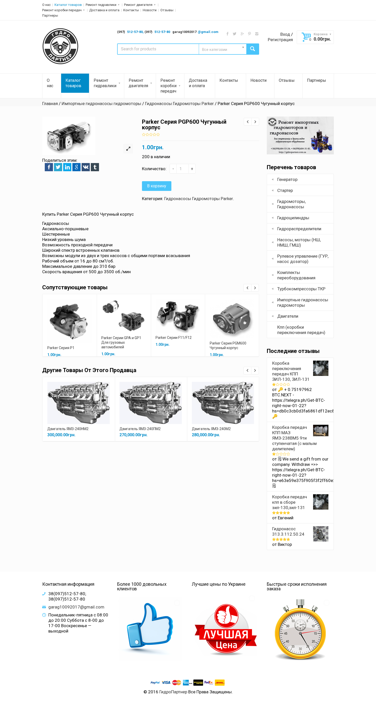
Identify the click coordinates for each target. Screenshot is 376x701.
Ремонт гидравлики (101, 5)
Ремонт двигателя (138, 5)
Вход (285, 34)
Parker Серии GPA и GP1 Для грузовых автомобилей (121, 342)
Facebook (49, 167)
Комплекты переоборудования (296, 275)
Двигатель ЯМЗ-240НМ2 (68, 429)
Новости (150, 10)
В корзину (156, 185)
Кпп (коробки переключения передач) (301, 330)
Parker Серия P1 (60, 348)
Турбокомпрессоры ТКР (301, 288)
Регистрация (280, 39)
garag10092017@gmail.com (76, 607)
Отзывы (166, 10)
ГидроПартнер (173, 691)
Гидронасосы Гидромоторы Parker (179, 103)
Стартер (285, 190)
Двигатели (287, 316)
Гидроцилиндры (293, 217)
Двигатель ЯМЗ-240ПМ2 (140, 429)
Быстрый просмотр (69, 315)
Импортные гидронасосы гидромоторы (101, 103)
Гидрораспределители (299, 228)
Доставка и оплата (104, 10)
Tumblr (95, 167)
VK (86, 167)
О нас (46, 5)
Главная (50, 103)
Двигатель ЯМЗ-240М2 (211, 429)
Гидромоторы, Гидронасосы (291, 204)
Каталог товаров (68, 5)
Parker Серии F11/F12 (174, 338)
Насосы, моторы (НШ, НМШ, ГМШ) (299, 242)
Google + (76, 167)
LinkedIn (67, 167)
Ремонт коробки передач (62, 10)
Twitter (58, 167)
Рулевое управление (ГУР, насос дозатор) (302, 259)
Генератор (287, 179)
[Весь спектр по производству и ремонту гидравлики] (60, 46)
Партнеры (50, 15)
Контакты (131, 10)
